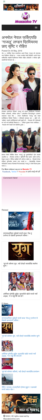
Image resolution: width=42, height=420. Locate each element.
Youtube (22, 171)
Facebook (6, 171)
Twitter (14, 171)
